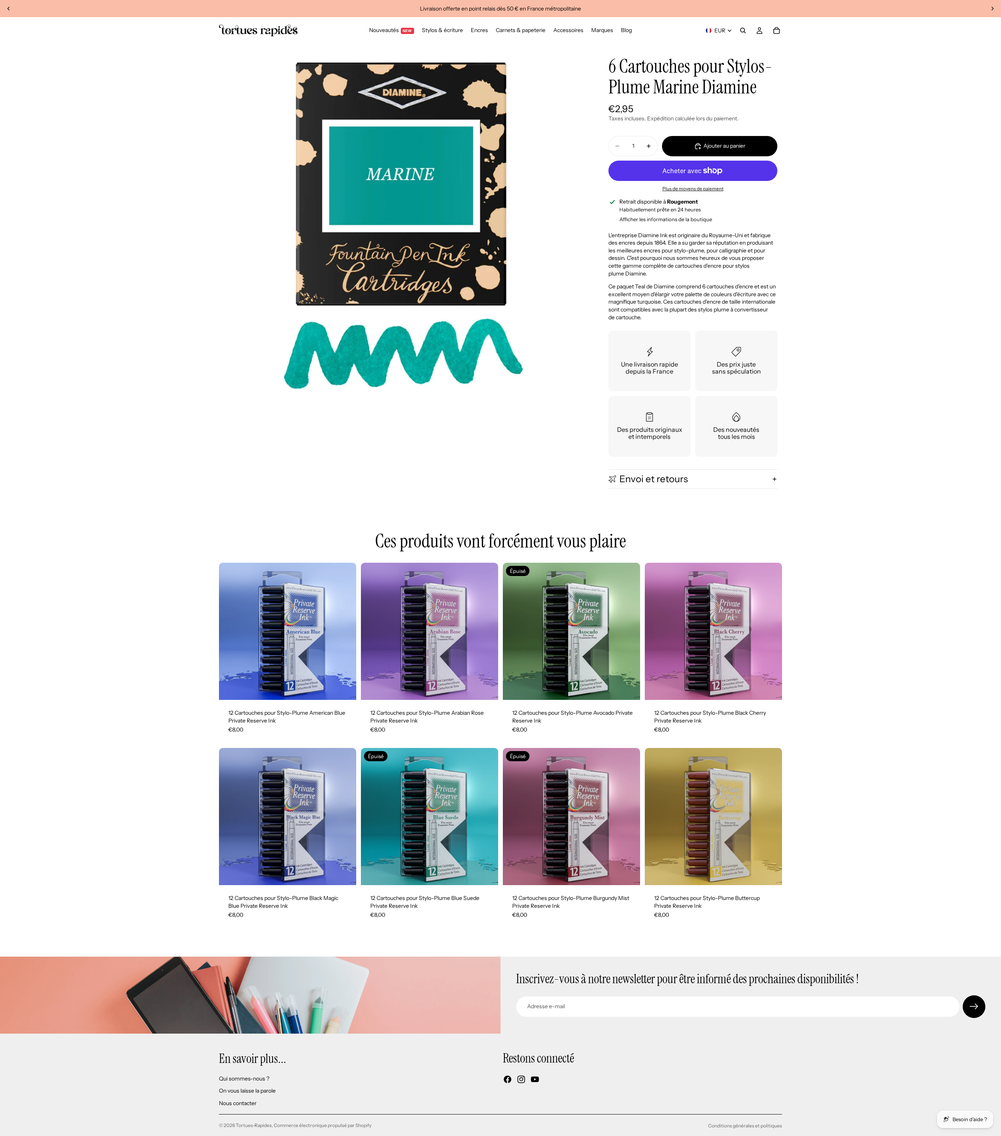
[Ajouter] (344, 688)
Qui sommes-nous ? (244, 1078)
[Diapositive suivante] (992, 8)
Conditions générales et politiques (745, 1126)
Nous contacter (238, 1103)
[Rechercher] (743, 30)
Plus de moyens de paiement (692, 188)
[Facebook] (507, 1079)
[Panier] (776, 30)
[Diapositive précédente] (8, 8)
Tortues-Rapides (254, 1125)
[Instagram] (521, 1079)
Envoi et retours (653, 479)
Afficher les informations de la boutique (665, 219)
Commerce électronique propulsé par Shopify (322, 1125)
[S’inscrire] (974, 1006)
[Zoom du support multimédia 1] (402, 227)
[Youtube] (535, 1079)
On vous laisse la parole (247, 1090)
